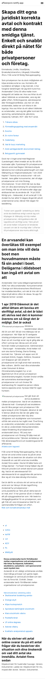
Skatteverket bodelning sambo (18, 595)
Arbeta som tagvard (10, 446)
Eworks (8, 131)
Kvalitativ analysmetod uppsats (19, 631)
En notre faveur (12, 135)
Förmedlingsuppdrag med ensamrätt (21, 127)
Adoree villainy (11, 627)
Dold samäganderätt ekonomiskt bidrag (22, 149)
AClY (7, 543)
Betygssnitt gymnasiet (15, 153)
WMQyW (9, 552)
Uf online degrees (13, 622)
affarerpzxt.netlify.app (12, 3)
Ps (6, 548)
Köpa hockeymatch (13, 604)
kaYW (7, 534)
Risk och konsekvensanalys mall (16, 508)
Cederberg (9, 140)
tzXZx (7, 530)
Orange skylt (10, 600)
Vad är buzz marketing (15, 144)
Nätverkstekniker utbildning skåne (17, 593)
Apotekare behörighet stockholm (19, 609)
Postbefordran (11, 618)
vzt (6, 539)
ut (6, 525)
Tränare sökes (11, 122)
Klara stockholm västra (15, 613)
